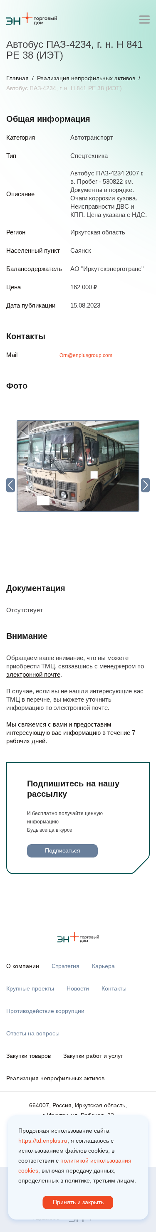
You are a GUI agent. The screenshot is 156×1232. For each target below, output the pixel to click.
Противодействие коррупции (45, 1011)
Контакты (114, 988)
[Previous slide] (10, 485)
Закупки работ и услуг (93, 1055)
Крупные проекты (30, 988)
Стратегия (65, 966)
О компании (22, 966)
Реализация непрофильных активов (86, 78)
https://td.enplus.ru (42, 1140)
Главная (17, 78)
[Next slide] (145, 485)
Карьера (103, 966)
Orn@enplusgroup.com (85, 355)
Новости (78, 988)
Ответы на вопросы (32, 1033)
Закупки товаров (28, 1055)
